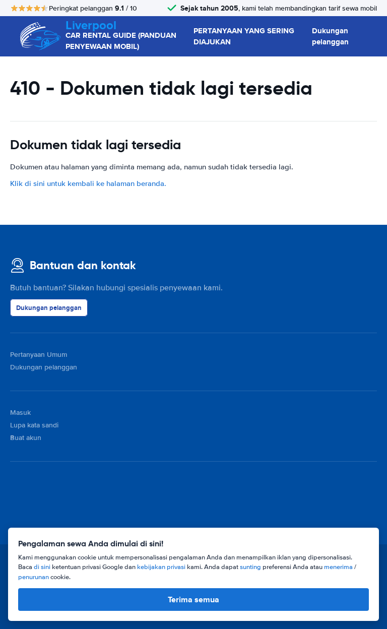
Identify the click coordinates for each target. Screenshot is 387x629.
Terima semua (193, 599)
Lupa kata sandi (34, 425)
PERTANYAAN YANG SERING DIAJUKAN (244, 36)
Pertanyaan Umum (38, 354)
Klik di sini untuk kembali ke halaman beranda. (88, 183)
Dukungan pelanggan (330, 36)
